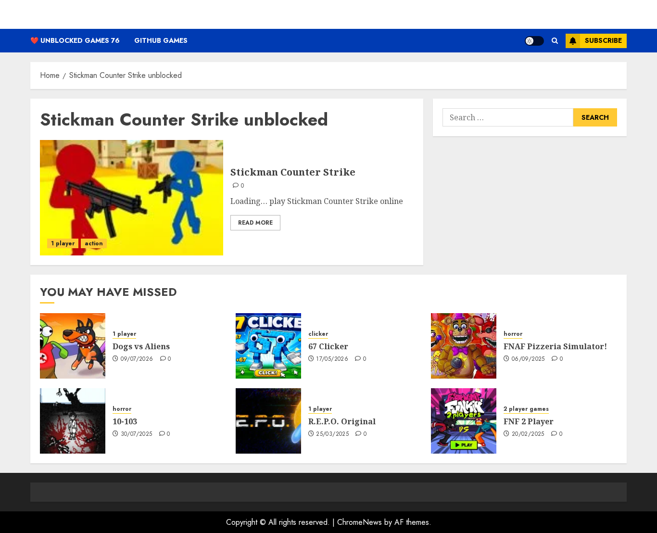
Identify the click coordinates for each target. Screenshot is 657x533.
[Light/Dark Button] (534, 41)
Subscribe (603, 40)
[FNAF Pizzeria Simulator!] (463, 346)
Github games (161, 40)
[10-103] (72, 421)
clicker (318, 334)
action (94, 243)
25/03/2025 (332, 434)
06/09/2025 (528, 359)
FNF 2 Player (529, 421)
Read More (255, 222)
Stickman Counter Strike (292, 171)
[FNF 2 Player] (463, 421)
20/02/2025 (528, 434)
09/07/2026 (137, 359)
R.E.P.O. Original (342, 421)
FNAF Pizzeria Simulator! (555, 346)
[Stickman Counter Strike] (131, 197)
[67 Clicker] (268, 346)
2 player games (526, 409)
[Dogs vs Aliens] (72, 346)
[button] (555, 40)
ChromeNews (359, 522)
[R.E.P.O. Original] (268, 421)
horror (513, 334)
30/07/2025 (136, 434)
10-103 (125, 421)
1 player (63, 243)
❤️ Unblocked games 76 (75, 40)
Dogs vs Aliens (141, 346)
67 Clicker (328, 346)
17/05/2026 (332, 359)
